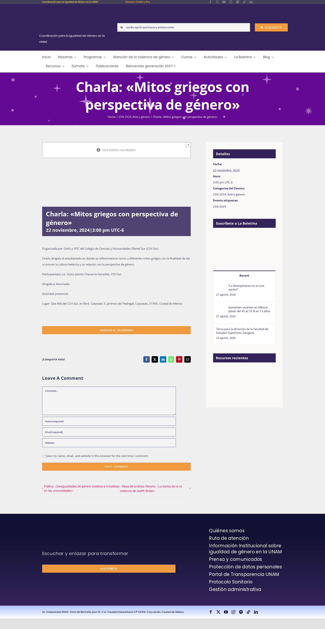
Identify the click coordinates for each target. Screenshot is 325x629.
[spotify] (237, 1)
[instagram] (230, 1)
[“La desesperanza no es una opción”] (221, 287)
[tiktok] (244, 1)
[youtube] (224, 1)
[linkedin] (251, 1)
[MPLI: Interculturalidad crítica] (219, 371)
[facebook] (210, 1)
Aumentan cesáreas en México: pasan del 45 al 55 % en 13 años (249, 309)
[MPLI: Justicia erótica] (233, 371)
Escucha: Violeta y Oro (138, 2)
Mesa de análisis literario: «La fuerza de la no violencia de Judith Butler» (151, 488)
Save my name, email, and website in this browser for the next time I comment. (97, 456)
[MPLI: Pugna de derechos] (260, 371)
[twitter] (217, 1)
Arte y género (236, 194)
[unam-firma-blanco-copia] (52, 529)
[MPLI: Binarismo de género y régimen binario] (247, 371)
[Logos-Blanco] (73, 8)
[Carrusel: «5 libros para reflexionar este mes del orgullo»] (233, 383)
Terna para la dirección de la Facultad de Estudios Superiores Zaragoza (242, 331)
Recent (244, 275)
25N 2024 (219, 194)
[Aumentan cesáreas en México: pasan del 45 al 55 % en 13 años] (221, 308)
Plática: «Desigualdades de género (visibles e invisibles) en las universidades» (82, 488)
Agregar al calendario (116, 330)
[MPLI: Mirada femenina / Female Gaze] (219, 379)
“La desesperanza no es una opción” (246, 287)
